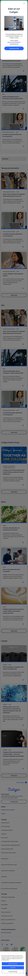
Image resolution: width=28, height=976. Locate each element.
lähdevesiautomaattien (14, 42)
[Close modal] (24, 3)
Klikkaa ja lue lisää (14, 48)
